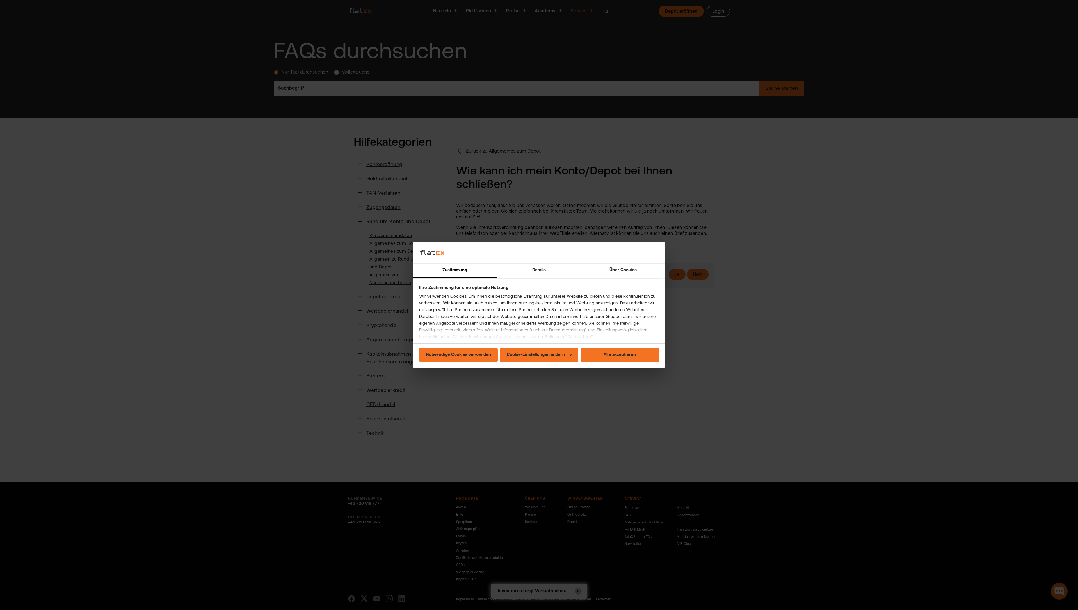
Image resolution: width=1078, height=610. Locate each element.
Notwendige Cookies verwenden (458, 355)
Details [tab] (539, 270)
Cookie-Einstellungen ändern (536, 355)
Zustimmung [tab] (454, 270)
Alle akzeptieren (620, 355)
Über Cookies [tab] (623, 270)
